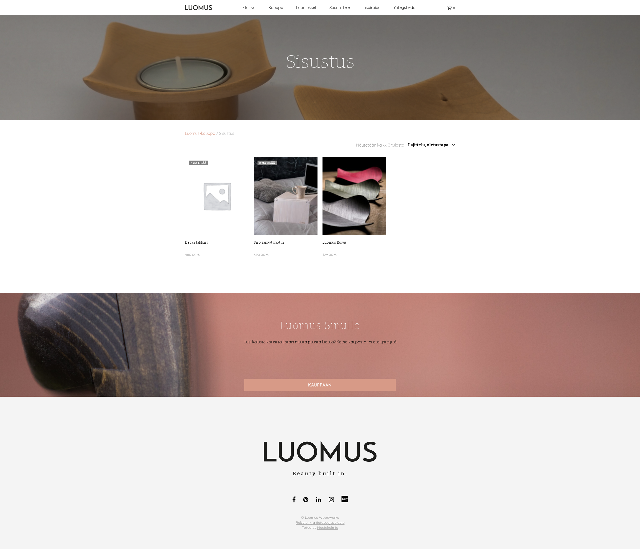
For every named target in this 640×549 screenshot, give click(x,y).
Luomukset (306, 7)
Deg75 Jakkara (196, 242)
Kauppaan (320, 384)
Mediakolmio (327, 528)
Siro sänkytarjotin (269, 242)
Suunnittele (340, 7)
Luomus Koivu (334, 242)
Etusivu (249, 7)
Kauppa (275, 7)
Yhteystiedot (405, 7)
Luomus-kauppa (200, 133)
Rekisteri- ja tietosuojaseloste (320, 523)
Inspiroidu (371, 7)
